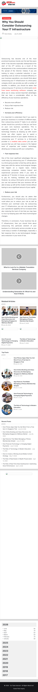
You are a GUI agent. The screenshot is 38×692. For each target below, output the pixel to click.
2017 (5, 675)
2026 (5, 624)
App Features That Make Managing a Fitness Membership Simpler (28, 319)
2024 (5, 647)
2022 (5, 655)
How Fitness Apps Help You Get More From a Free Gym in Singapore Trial (24, 360)
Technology (6, 18)
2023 (5, 651)
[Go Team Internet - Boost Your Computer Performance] (9, 3)
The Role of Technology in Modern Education (17, 449)
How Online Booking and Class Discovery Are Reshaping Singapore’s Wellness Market (24, 372)
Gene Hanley (8, 34)
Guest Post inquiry (19, 688)
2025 (5, 642)
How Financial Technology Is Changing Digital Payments (10, 340)
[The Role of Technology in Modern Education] (28, 332)
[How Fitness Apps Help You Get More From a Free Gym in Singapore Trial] (7, 362)
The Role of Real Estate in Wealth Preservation (17, 459)
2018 (5, 671)
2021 (5, 659)
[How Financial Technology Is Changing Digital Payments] (10, 332)
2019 (5, 667)
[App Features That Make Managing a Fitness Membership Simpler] (28, 310)
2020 (5, 663)
